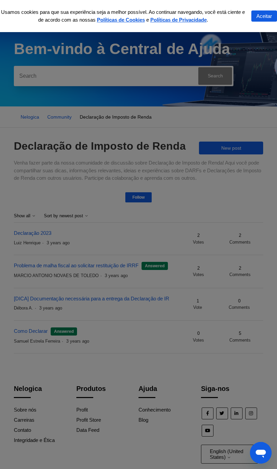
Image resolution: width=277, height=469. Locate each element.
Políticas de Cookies (121, 20)
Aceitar (264, 16)
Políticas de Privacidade (178, 20)
